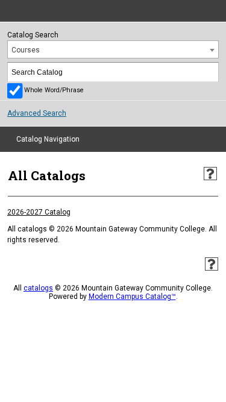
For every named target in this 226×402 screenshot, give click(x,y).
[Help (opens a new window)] (210, 173)
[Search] (209, 72)
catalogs (38, 288)
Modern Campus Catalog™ (132, 296)
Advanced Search (36, 113)
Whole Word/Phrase (54, 90)
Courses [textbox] (25, 50)
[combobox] (113, 49)
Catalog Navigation (48, 139)
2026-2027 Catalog (39, 212)
